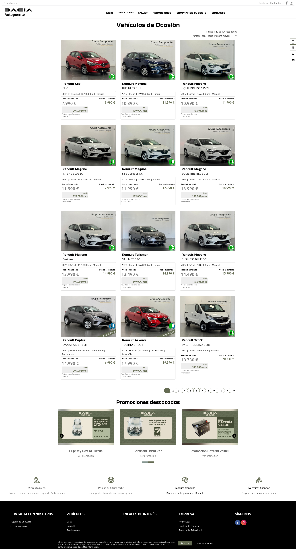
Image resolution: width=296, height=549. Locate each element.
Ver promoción (86, 455)
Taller (143, 13)
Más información (90, 546)
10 (220, 390)
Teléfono (10, 3)
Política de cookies (189, 526)
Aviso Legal (185, 521)
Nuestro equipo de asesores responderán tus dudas (37, 493)
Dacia (69, 521)
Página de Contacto (20, 521)
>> (233, 390)
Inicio (109, 13)
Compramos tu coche (191, 13)
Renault (71, 526)
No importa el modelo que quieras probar (111, 493)
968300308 (21, 526)
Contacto (218, 13)
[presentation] (62, 436)
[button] (145, 462)
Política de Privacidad (190, 530)
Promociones (162, 13)
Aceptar (185, 543)
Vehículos (125, 12)
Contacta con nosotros (31, 514)
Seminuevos (73, 530)
